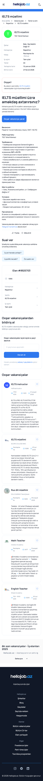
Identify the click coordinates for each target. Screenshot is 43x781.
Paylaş (17, 233)
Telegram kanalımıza (9, 227)
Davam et (21, 355)
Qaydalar (21, 707)
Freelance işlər (21, 745)
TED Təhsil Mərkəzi (21, 36)
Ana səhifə (6, 21)
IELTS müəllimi (24, 86)
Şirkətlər (21, 698)
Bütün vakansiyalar (21, 726)
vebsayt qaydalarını (24, 362)
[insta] (15, 768)
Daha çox (19, 658)
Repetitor (9, 23)
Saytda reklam (21, 711)
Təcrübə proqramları (21, 754)
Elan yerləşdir (21, 734)
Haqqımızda (21, 715)
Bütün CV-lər (21, 730)
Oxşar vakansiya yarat (14, 119)
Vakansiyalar (19, 21)
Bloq (21, 702)
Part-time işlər (21, 749)
